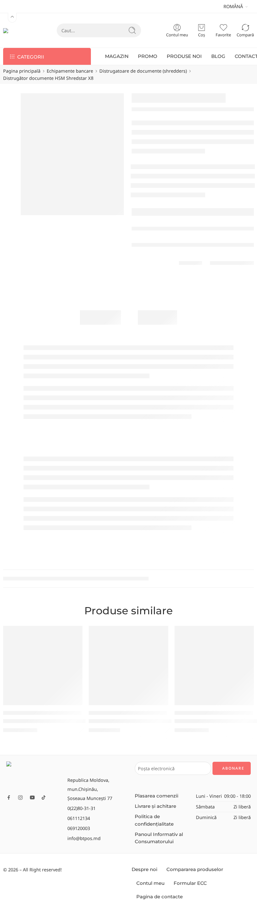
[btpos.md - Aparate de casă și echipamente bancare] (17, 30)
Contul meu (150, 883)
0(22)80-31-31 (81, 808)
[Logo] (33, 775)
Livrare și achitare (155, 806)
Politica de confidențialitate (154, 820)
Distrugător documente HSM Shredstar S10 (142, 721)
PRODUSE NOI (184, 56)
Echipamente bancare (70, 71)
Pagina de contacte (159, 897)
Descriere (100, 317)
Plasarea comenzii (156, 796)
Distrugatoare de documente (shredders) (143, 71)
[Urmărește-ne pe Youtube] (32, 797)
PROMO (147, 56)
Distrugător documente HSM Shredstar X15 (56, 721)
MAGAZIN (116, 56)
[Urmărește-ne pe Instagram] (20, 797)
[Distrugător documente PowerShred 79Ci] (214, 665)
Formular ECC (190, 883)
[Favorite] (73, 634)
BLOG (218, 56)
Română (233, 6)
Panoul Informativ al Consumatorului (159, 838)
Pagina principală (21, 71)
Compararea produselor (194, 869)
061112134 (78, 818)
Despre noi (144, 869)
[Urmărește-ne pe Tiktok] (43, 797)
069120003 (78, 828)
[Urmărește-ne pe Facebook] (8, 797)
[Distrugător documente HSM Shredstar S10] (128, 665)
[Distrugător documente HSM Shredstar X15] (42, 665)
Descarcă (157, 317)
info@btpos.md (84, 838)
